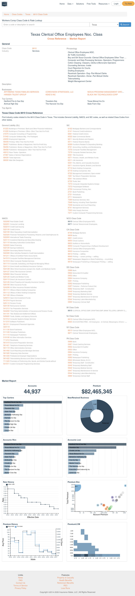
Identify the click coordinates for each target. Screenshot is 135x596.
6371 (70, 157)
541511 (6, 363)
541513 (6, 258)
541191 (6, 313)
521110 (6, 242)
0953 (70, 275)
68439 (6, 157)
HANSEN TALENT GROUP (15, 94)
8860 (70, 321)
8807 (70, 259)
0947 (70, 296)
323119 (6, 326)
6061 (70, 133)
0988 (70, 270)
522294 (6, 250)
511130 (6, 329)
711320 (6, 361)
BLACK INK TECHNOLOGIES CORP (102, 94)
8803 (70, 243)
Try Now (128, 3)
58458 (6, 149)
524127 (6, 271)
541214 (6, 300)
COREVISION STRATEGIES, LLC (59, 92)
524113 (6, 279)
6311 (70, 160)
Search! (125, 24)
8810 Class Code (40, 14)
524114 (6, 266)
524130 (6, 305)
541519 (6, 261)
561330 (6, 355)
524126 (6, 282)
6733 (70, 181)
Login (116, 3)
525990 (6, 274)
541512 (6, 318)
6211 (70, 139)
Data (70, 3)
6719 (70, 170)
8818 (70, 261)
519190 (6, 337)
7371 (70, 212)
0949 (70, 291)
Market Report (78, 38)
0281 (70, 280)
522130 (6, 229)
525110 (6, 303)
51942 (6, 136)
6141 (70, 131)
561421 (6, 345)
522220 (6, 245)
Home (62, 3)
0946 (70, 294)
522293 (6, 237)
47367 (6, 154)
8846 (70, 256)
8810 (34, 48)
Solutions (80, 3)
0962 (70, 273)
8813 (70, 253)
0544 (70, 299)
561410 (6, 342)
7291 (70, 176)
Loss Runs (65, 588)
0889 (70, 302)
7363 (70, 210)
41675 (6, 133)
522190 (6, 232)
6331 (70, 162)
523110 (6, 239)
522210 (6, 226)
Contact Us (20, 583)
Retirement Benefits (65, 583)
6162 (70, 128)
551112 (6, 292)
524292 (6, 311)
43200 (6, 139)
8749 (70, 232)
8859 (70, 246)
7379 (70, 152)
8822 (70, 251)
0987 (70, 344)
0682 (70, 288)
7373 (70, 183)
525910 (6, 297)
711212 (6, 340)
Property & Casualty (65, 577)
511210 (6, 321)
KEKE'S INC (51, 94)
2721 (70, 194)
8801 (70, 238)
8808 (70, 235)
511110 (6, 334)
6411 (70, 165)
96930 (6, 160)
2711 (70, 197)
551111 (6, 290)
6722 (70, 173)
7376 (70, 149)
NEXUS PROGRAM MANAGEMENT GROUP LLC (107, 92)
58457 (6, 144)
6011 (70, 141)
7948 (70, 202)
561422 (6, 358)
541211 (6, 255)
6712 (70, 168)
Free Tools (91, 3)
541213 (6, 308)
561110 (6, 347)
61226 (6, 131)
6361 (70, 154)
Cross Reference (56, 38)
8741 (70, 207)
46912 (6, 152)
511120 (6, 332)
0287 (70, 286)
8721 (70, 147)
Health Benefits (65, 580)
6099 (70, 144)
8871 (70, 333)
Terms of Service (20, 585)
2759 (70, 189)
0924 (70, 360)
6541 (70, 178)
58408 (6, 141)
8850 (70, 240)
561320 (6, 353)
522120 (6, 247)
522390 (6, 253)
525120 (6, 276)
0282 (70, 283)
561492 (6, 350)
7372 (70, 186)
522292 (6, 221)
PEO (65, 585)
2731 (70, 191)
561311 (6, 324)
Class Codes (17, 14)
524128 (6, 268)
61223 (6, 128)
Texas (27, 14)
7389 (70, 199)
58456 (6, 147)
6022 (70, 136)
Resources (103, 3)
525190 (6, 284)
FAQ (20, 580)
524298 (6, 287)
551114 (6, 263)
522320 (6, 234)
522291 (6, 224)
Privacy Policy (20, 588)
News (20, 577)
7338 (70, 205)
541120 (6, 295)
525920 (6, 316)
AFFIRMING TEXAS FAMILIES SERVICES (21, 92)
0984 (70, 278)
